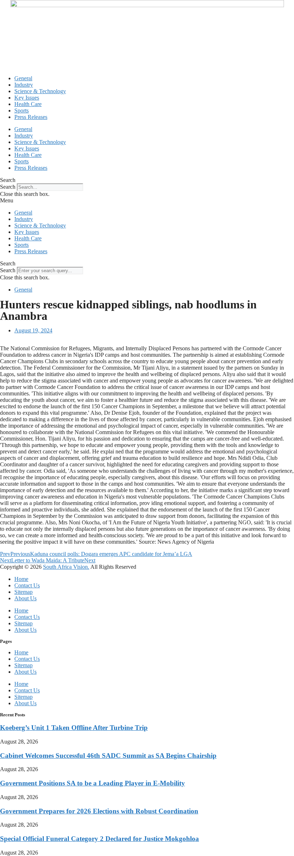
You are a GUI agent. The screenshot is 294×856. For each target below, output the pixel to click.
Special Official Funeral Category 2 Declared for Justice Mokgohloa (99, 838)
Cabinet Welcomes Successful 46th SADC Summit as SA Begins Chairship (108, 755)
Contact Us (27, 585)
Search (7, 187)
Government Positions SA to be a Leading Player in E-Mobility (92, 783)
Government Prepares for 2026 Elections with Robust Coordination (99, 811)
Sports (21, 110)
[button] (147, 180)
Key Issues (26, 98)
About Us (25, 598)
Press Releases (30, 117)
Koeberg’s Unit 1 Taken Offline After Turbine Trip (74, 727)
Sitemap (23, 592)
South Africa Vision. (66, 567)
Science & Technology (40, 91)
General (23, 78)
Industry (23, 85)
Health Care (28, 104)
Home (21, 579)
